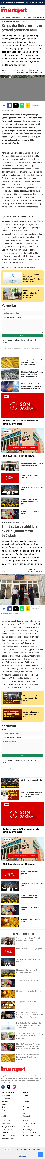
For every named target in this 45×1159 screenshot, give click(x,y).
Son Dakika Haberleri (31, 1135)
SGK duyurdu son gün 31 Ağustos (19, 456)
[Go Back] (40, 1154)
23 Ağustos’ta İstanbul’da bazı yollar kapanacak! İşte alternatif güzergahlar (32, 374)
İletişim (26, 1126)
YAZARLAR (6, 2)
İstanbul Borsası (7, 1129)
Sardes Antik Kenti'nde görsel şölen (32, 488)
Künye (25, 1120)
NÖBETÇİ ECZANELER (36, 2)
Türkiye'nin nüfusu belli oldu (31, 780)
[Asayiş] (22, 405)
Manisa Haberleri (18, 18)
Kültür (25, 1104)
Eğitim (3, 1113)
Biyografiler (6, 1104)
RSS (7, 1150)
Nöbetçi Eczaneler (8, 1138)
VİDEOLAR (24, 2)
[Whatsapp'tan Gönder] (22, 105)
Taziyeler (4, 1101)
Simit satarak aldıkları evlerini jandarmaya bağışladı (32, 464)
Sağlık (3, 1116)
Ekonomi (26, 1098)
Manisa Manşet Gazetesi (11, 21)
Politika (26, 1107)
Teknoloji (26, 1116)
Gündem (23, 522)
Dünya (25, 1095)
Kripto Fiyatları (7, 1132)
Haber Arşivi (28, 1129)
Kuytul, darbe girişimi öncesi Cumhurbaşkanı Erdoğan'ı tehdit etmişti (31, 794)
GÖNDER (22, 335)
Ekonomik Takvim (8, 1135)
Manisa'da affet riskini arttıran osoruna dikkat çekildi (29, 501)
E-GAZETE (15, 2)
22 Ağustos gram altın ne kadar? (30, 512)
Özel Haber (5, 18)
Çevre (3, 1110)
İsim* (4, 309)
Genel (29, 18)
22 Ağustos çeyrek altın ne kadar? (30, 920)
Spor (25, 1110)
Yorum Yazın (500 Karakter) (11, 317)
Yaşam (25, 1113)
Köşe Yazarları (7, 1120)
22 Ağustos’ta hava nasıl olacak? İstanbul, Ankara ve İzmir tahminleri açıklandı (31, 386)
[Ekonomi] (22, 440)
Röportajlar (5, 1098)
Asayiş (25, 1092)
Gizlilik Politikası (29, 1123)
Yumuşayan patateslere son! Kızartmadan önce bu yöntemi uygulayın (31, 362)
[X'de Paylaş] (16, 105)
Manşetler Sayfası (8, 1126)
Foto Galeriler (6, 1123)
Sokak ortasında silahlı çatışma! (29, 476)
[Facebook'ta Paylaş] (9, 105)
